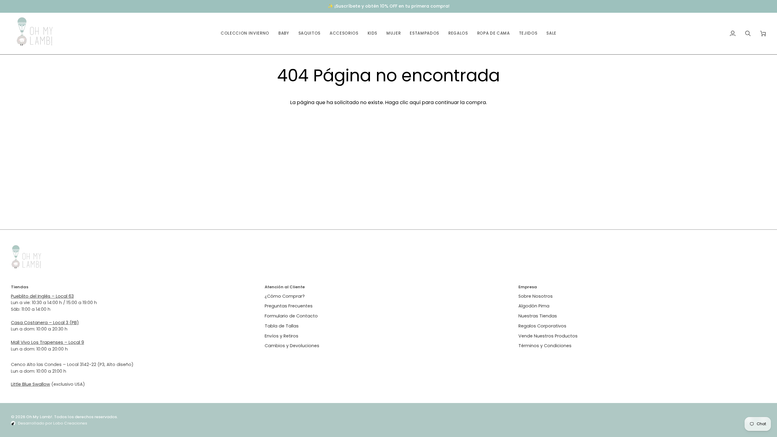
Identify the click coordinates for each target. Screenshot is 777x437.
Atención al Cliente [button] (285, 287)
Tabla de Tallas (282, 326)
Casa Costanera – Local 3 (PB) (45, 323)
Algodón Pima (533, 306)
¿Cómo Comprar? (285, 296)
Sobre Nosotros (535, 296)
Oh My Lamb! (39, 417)
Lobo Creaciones (70, 423)
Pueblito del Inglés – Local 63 (42, 296)
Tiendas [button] (19, 287)
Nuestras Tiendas (537, 316)
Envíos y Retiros (281, 336)
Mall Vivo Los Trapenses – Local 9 (47, 342)
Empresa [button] (527, 287)
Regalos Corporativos (542, 326)
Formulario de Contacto (291, 316)
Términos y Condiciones (545, 346)
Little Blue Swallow (30, 384)
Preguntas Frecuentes (289, 306)
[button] (284, 33)
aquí (415, 102)
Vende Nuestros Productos (548, 336)
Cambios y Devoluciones (292, 346)
